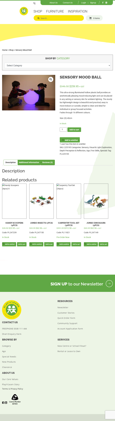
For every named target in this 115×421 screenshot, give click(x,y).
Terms (5, 388)
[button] (50, 79)
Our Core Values (10, 379)
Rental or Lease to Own (69, 351)
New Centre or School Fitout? (72, 346)
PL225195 (64, 154)
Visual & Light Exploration (100, 147)
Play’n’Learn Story (10, 384)
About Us (54, 3)
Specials (103, 150)
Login (83, 3)
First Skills (95, 150)
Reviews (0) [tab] (47, 162)
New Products (9, 361)
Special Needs (9, 356)
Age (88, 150)
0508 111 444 (20, 328)
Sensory (85, 147)
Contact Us (68, 3)
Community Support (67, 323)
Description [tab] (10, 162)
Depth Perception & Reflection (73, 150)
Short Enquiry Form (11, 334)
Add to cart (74, 130)
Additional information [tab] (29, 162)
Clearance (7, 367)
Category (6, 346)
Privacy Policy (17, 388)
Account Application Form (70, 328)
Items (96, 18)
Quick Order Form (66, 318)
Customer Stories (66, 312)
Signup (93, 3)
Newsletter (63, 307)
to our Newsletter (77, 284)
